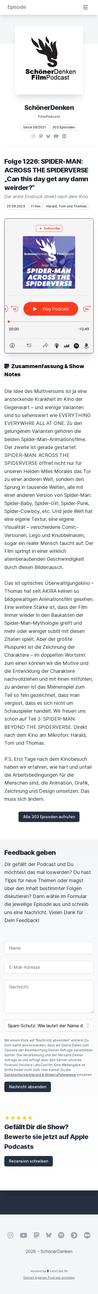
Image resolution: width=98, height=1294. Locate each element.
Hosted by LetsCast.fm (49, 1271)
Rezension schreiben (28, 1161)
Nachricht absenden (27, 1086)
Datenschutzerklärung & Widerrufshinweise (40, 1075)
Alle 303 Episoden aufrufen (49, 816)
